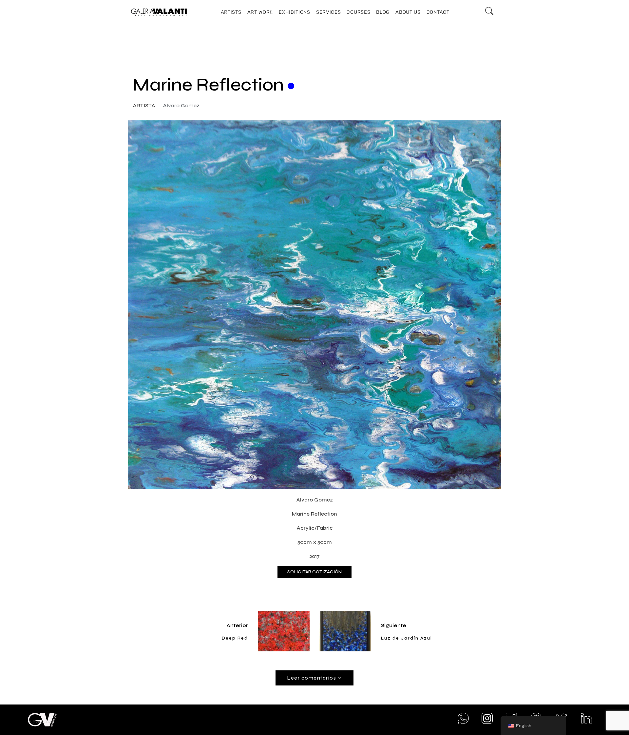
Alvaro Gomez (181, 105)
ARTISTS (231, 12)
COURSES (358, 12)
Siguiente (393, 625)
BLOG (383, 12)
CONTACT (438, 12)
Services (328, 12)
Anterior (237, 625)
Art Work (260, 12)
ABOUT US (408, 12)
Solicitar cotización (314, 572)
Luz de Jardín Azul (406, 638)
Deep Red (235, 638)
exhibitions (294, 12)
